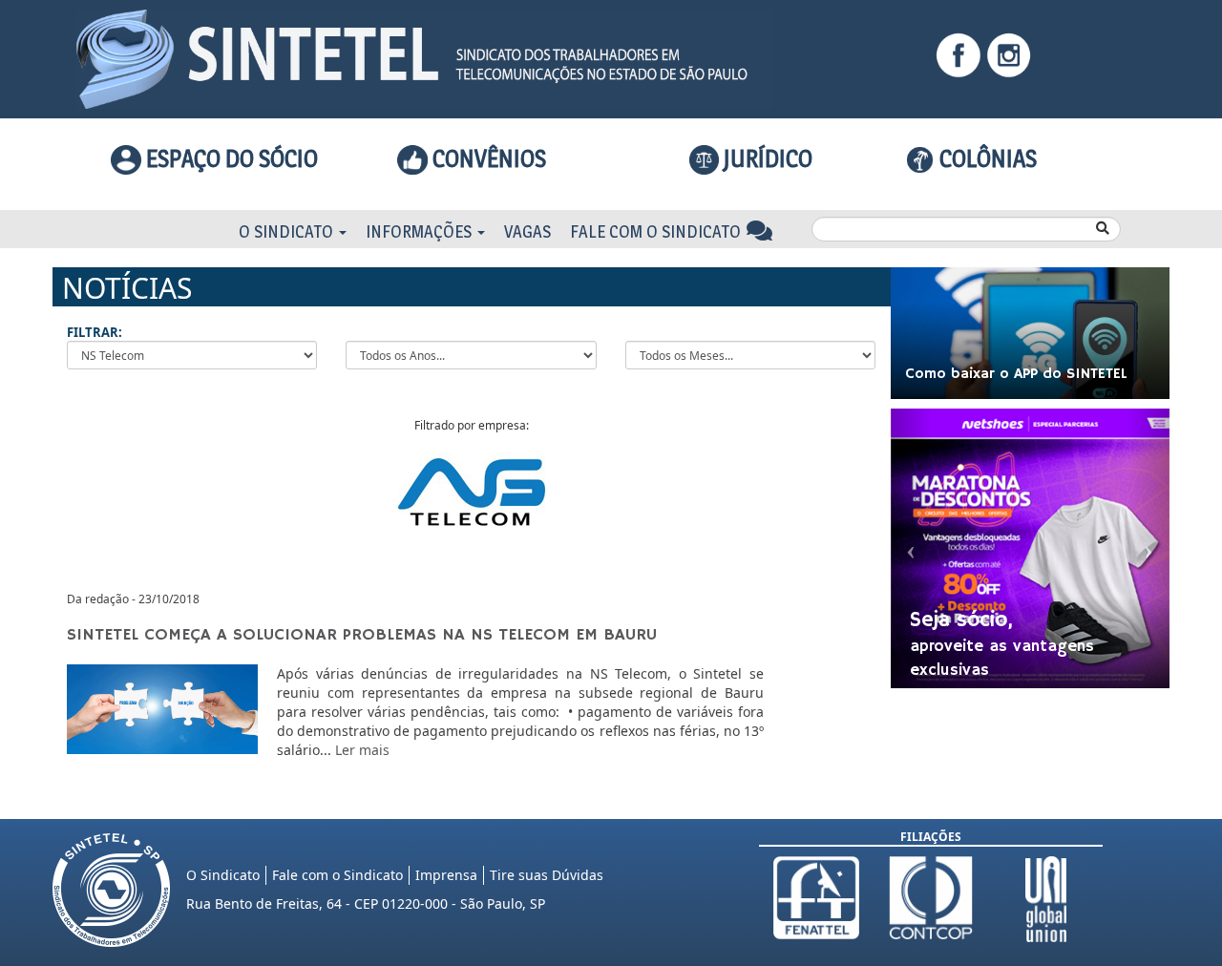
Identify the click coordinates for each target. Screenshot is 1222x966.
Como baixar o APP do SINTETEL (1016, 374)
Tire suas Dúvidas (546, 875)
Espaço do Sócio (229, 158)
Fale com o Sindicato (657, 231)
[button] (912, 548)
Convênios (487, 158)
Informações (420, 231)
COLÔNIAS (986, 158)
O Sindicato (288, 231)
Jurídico (765, 158)
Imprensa (446, 875)
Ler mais (362, 750)
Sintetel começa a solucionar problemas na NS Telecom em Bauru (362, 634)
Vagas (527, 231)
